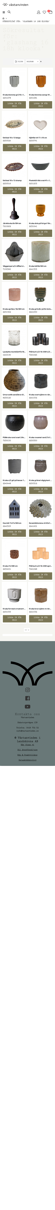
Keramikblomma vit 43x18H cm (40, 523)
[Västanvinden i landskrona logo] (15, 4)
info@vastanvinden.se (27, 731)
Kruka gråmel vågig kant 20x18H (40, 480)
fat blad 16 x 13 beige (11, 138)
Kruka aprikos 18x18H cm (14, 309)
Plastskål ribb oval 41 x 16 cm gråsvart (40, 180)
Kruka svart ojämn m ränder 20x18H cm (40, 395)
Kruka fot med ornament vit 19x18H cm (14, 609)
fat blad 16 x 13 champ (12, 180)
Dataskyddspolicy (27, 760)
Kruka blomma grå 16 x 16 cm (14, 95)
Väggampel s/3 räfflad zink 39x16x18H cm (14, 266)
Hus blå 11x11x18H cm (12, 523)
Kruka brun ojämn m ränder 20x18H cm (40, 609)
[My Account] (38, 12)
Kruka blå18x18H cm (37, 266)
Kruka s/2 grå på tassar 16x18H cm (14, 480)
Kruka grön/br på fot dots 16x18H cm (40, 309)
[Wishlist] (44, 12)
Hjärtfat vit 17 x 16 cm (38, 138)
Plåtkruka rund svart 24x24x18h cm (14, 437)
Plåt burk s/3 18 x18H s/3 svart (40, 352)
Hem (3, 18)
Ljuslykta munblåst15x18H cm (14, 352)
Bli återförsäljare (27, 750)
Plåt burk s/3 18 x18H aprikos (40, 566)
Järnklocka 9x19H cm (12, 223)
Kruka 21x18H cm (10, 566)
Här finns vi (27, 745)
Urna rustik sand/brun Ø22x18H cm (14, 395)
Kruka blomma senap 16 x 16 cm (40, 95)
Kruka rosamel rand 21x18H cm (40, 437)
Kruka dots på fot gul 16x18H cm (40, 223)
